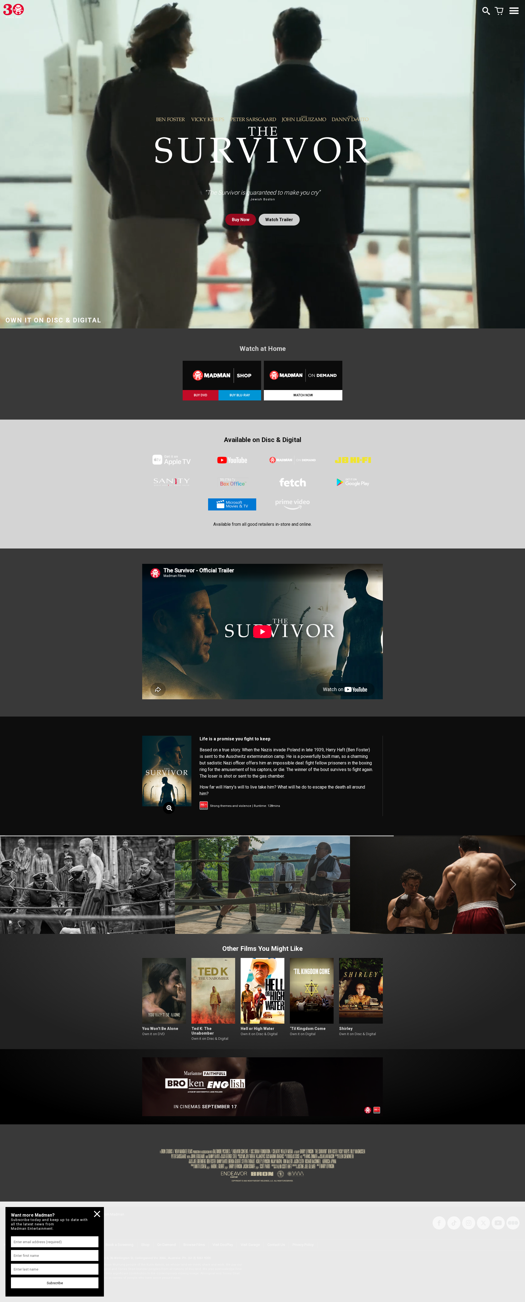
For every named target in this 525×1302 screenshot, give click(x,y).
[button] (12, 885)
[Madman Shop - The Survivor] (222, 375)
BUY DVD (200, 395)
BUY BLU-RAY (240, 395)
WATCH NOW (303, 395)
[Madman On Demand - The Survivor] (303, 375)
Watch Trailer (279, 219)
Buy (240, 219)
